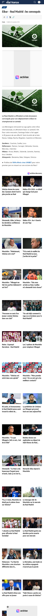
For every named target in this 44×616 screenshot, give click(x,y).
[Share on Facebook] (7, 17)
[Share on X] (10, 17)
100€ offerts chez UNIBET (22, 162)
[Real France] (13, 2)
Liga (4, 7)
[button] (4, 2)
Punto (3, 22)
